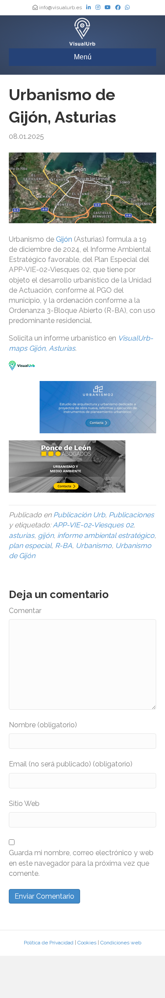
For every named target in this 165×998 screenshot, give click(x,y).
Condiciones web (120, 943)
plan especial (30, 545)
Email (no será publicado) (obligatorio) (70, 764)
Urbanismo (94, 545)
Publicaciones (131, 515)
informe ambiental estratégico (105, 535)
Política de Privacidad (48, 943)
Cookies (86, 943)
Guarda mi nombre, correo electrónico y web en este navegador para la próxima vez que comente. (81, 863)
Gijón (64, 239)
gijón (46, 535)
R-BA (63, 545)
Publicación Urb (79, 515)
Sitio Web (24, 803)
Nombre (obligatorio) (43, 725)
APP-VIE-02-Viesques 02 (93, 525)
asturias (21, 535)
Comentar (25, 610)
